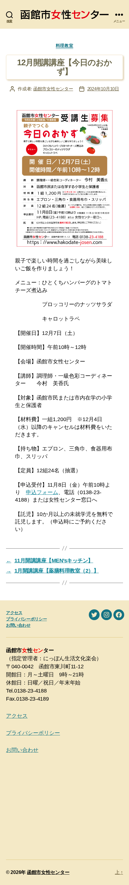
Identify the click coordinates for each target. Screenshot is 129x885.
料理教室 (64, 45)
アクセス (14, 612)
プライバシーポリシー (26, 619)
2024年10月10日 (103, 88)
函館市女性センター (53, 88)
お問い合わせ (18, 625)
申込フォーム (42, 492)
